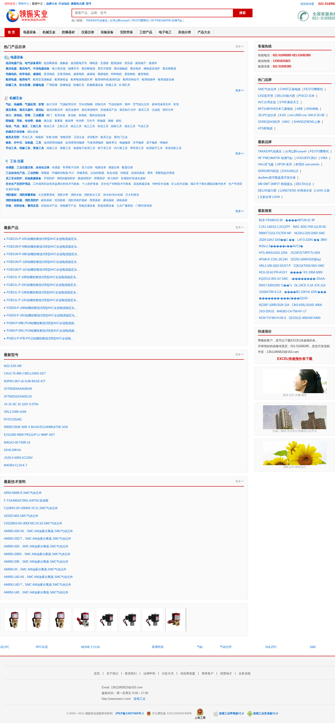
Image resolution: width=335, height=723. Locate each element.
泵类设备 (59, 115)
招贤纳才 (226, 673)
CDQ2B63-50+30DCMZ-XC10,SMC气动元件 (33, 523)
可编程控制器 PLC (63, 172)
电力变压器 (59, 68)
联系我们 (131, 673)
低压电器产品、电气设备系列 (23, 63)
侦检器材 (121, 200)
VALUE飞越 (265, 164)
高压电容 (135, 68)
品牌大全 (51, 3)
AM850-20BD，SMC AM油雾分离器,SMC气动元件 (37, 554)
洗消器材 (59, 200)
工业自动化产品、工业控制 (22, 172)
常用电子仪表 (71, 167)
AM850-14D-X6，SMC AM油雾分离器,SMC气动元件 (38, 577)
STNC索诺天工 (289, 102)
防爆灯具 (78, 85)
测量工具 (65, 148)
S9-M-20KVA (12, 450)
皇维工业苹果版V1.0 (231, 713)
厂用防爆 (51, 85)
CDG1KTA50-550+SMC (309, 265)
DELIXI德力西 (285, 95)
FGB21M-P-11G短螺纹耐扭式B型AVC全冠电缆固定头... (43, 269)
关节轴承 (138, 142)
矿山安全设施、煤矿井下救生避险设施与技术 (198, 183)
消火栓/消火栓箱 (113, 194)
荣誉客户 (208, 673)
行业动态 (64, 3)
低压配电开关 (79, 63)
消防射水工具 (92, 194)
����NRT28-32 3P (300, 220)
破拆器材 (46, 200)
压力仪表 (87, 167)
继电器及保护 (152, 68)
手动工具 (27, 137)
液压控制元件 (54, 109)
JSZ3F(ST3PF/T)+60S (305, 252)
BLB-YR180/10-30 (271, 220)
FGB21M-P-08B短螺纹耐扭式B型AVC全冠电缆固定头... (43, 246)
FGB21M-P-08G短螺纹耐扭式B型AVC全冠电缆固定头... (43, 254)
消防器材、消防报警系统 (21, 194)
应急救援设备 (142, 183)
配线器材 (116, 63)
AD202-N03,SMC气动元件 (21, 516)
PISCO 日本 (306, 95)
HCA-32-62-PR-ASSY (273, 272)
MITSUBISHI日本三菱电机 (275, 108)
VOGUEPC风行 (306, 158)
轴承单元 (111, 142)
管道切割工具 (173, 148)
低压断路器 (50, 63)
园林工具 (116, 126)
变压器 (128, 63)
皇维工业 (139, 698)
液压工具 (143, 109)
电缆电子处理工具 (84, 148)
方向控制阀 (86, 104)
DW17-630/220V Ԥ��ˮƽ (275, 285)
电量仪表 (100, 167)
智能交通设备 (87, 205)
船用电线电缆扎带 (82, 79)
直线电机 (129, 74)
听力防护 (113, 178)
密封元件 (167, 109)
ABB (299, 108)
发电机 (83, 115)
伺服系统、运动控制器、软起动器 (97, 172)
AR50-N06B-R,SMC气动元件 (23, 493)
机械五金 (16, 98)
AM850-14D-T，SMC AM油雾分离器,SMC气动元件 (37, 584)
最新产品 (11, 228)
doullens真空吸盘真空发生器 (277, 177)
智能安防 (65, 137)
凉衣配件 (92, 137)
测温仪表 (113, 167)
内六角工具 (121, 148)
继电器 (94, 63)
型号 (88, 3)
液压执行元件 (127, 109)
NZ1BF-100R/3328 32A (274, 305)
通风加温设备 (97, 115)
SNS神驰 (312, 108)
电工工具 (89, 126)
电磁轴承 (124, 142)
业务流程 (244, 673)
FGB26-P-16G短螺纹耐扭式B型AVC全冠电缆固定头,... (42, 315)
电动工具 (49, 126)
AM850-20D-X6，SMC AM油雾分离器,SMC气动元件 (38, 531)
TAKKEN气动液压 (97, 20)
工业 (13, 161)
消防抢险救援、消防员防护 (22, 200)
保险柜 (39, 137)
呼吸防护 (99, 178)
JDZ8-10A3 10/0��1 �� (277, 239)
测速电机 (103, 74)
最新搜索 (265, 211)
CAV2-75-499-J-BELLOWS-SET (25, 373)
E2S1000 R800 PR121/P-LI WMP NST (29, 434)
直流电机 (49, 74)
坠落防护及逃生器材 (133, 178)
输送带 (69, 120)
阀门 (49, 115)
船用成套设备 (166, 79)
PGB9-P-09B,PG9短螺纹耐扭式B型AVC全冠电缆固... (42, 323)
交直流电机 (64, 74)
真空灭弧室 (104, 68)
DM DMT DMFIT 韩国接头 (275, 184)
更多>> (239, 46)
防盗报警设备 (106, 205)
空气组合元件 (141, 104)
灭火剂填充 (132, 194)
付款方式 (168, 673)
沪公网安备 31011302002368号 (172, 713)
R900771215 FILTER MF (275, 233)
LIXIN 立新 (322, 190)
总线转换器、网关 (142, 172)
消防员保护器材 (77, 200)
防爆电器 (65, 85)
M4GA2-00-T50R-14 (17, 442)
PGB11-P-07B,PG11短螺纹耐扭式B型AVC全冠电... (40, 338)
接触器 (64, 63)
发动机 (72, 115)
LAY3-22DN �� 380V (312, 239)
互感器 (104, 63)
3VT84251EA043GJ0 (18, 396)
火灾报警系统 (46, 194)
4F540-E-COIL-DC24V (273, 259)
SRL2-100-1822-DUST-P (275, 265)
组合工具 (76, 126)
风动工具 (103, 126)
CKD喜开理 (265, 95)
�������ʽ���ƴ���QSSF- (284, 298)
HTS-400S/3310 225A (273, 252)
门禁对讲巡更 (144, 205)
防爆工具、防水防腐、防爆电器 (25, 85)
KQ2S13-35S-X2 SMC (273, 278)
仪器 (20, 161)
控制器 (124, 172)
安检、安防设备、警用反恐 (22, 205)
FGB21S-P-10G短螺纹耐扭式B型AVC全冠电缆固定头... (43, 239)
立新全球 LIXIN (270, 197)
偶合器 (48, 120)
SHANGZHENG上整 (307, 121)
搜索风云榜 (78, 3)
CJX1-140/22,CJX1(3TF (274, 226)
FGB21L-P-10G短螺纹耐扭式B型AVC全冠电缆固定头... (43, 285)
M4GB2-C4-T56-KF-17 (291, 311)
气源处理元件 (68, 104)
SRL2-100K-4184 (15, 411)
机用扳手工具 (154, 148)
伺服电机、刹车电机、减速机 (23, 74)
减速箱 (91, 74)
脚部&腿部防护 (66, 178)
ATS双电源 (265, 128)
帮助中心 (23, 3)
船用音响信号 (131, 79)
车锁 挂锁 (52, 137)
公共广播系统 (125, 205)
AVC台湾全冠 (267, 102)
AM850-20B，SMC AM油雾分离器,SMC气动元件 (36, 561)
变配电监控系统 (165, 172)
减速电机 (78, 74)
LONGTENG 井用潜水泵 (296, 190)
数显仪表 (127, 167)
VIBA (323, 158)
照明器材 (95, 200)
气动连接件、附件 (119, 104)
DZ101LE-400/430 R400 (304, 318)
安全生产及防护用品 (18, 183)
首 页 (11, 32)
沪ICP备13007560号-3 (130, 713)
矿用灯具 (124, 85)
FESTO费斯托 (140, 20)
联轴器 (101, 120)
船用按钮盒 (61, 79)
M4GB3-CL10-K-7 (15, 465)
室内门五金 (121, 137)
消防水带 (62, 194)
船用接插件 (148, 79)
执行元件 (51, 104)
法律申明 (149, 673)
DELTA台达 (303, 184)
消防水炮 (76, 194)
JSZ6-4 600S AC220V (18, 457)
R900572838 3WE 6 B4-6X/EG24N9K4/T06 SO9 (36, 427)
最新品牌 (265, 142)
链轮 (118, 120)
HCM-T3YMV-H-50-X (272, 318)
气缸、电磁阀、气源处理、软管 (25, 104)
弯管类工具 (137, 148)
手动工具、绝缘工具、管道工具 (25, 148)
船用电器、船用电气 (18, 79)
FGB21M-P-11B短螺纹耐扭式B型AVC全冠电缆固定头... (43, 262)
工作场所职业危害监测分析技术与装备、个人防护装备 (65, 183)
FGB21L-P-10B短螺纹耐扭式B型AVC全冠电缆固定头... (43, 277)
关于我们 (112, 673)
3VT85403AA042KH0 (18, 388)
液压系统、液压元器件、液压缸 (25, 109)
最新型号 (11, 355)
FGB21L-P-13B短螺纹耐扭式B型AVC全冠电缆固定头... (43, 292)
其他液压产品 (108, 109)
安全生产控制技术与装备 (116, 183)
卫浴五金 (79, 137)
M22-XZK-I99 (12, 366)
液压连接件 (72, 109)
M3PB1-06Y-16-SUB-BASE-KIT (25, 381)
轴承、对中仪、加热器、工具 (23, 142)
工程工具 (62, 126)
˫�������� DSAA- (308, 278)
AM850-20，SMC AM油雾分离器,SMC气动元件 (35, 569)
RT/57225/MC (13, 419)
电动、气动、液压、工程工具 (23, 126)
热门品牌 (265, 80)
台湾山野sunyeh (120, 20)
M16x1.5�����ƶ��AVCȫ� (281, 246)
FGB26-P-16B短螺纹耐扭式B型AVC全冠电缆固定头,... (42, 308)
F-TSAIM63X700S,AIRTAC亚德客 (26, 500)
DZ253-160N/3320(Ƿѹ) (306, 259)
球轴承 (164, 142)
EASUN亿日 (290, 171)
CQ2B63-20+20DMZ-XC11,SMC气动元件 (31, 508)
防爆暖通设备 (95, 85)
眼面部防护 (85, 178)
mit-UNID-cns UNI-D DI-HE (307, 115)
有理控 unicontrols (307, 164)
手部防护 (49, 178)
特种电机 (116, 74)
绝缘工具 (51, 148)
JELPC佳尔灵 (267, 115)
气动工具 (143, 126)
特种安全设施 (160, 183)
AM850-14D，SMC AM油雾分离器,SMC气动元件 (36, 592)
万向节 (91, 120)
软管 (176, 104)
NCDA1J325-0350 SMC (309, 233)
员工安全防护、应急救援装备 (23, 178)
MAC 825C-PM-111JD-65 (309, 226)
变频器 (45, 172)
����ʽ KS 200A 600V (306, 272)
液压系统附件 (90, 109)
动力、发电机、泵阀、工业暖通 (25, 115)
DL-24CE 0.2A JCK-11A (310, 285)
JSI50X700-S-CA (270, 292)
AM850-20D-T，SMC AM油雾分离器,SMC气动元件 (37, 538)
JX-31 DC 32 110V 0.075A (21, 404)
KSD (283, 115)
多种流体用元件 (161, 104)
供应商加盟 (307, 3)
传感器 (56, 167)
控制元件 (100, 104)
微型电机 (143, 74)
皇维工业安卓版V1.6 (265, 713)
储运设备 (32, 131)
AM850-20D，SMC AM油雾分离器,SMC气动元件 (36, 546)
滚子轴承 (151, 142)
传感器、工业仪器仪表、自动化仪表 (27, 167)
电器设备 (16, 57)
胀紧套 (58, 120)
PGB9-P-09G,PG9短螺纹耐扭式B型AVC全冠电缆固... (42, 330)
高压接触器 (121, 68)
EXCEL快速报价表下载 (294, 359)
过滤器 (156, 109)
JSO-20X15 (266, 311)
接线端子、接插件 (146, 63)
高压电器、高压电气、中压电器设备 (27, 68)
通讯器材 (108, 200)
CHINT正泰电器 (290, 89)
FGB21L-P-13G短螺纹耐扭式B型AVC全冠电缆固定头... (43, 300)
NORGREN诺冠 (268, 171)
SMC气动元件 (267, 89)
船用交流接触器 (42, 79)
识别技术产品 (49, 205)
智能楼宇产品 (68, 205)
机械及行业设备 (15, 131)
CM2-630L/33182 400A (307, 305)
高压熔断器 (169, 68)
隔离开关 (73, 68)
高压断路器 (88, 68)
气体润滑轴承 (95, 142)
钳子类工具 (104, 148)
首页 (97, 673)
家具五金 (105, 137)
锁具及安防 (12, 137)
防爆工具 (111, 85)
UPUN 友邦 (284, 164)
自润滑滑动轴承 (75, 142)
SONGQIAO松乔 (269, 121)
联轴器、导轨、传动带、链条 (23, 120)
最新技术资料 (15, 482)
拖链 (110, 120)
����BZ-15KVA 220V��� (305, 292)
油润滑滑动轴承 (53, 142)
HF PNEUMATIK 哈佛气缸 (167, 20)
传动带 (80, 120)
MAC (286, 121)
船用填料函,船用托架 (107, 79)
